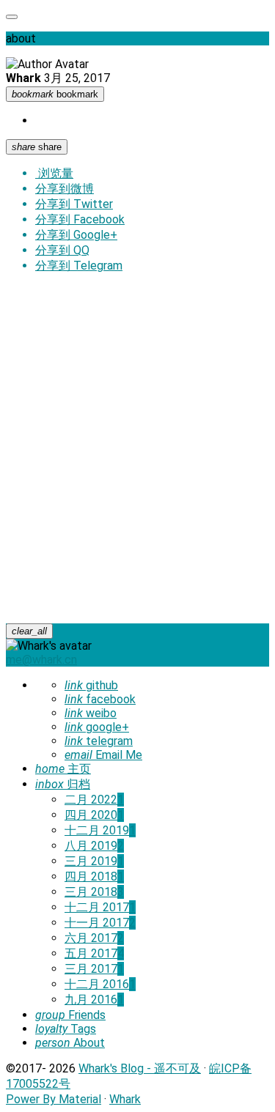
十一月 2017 (100, 923)
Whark (95, 589)
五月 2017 (94, 953)
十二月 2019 (100, 830)
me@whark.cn (41, 660)
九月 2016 (94, 1000)
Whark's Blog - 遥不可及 (139, 1068)
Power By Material (53, 1099)
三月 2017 (94, 969)
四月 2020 (94, 815)
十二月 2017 (100, 907)
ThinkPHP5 (138, 466)
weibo (91, 713)
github (91, 685)
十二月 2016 (100, 984)
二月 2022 (94, 800)
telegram (99, 741)
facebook (100, 699)
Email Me (103, 755)
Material (180, 327)
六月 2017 (94, 938)
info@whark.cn (111, 574)
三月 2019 (94, 861)
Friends (70, 1015)
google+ (97, 727)
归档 (62, 784)
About (70, 1043)
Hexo (81, 327)
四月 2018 (94, 876)
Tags (65, 1029)
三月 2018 (94, 892)
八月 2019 (94, 846)
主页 (63, 769)
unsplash (172, 342)
